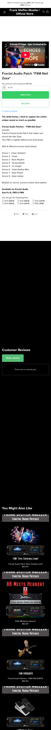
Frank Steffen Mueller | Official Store (25, 12)
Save (35, 214)
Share (17, 214)
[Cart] (48, 11)
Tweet (26, 214)
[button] (4, 57)
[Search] (43, 11)
